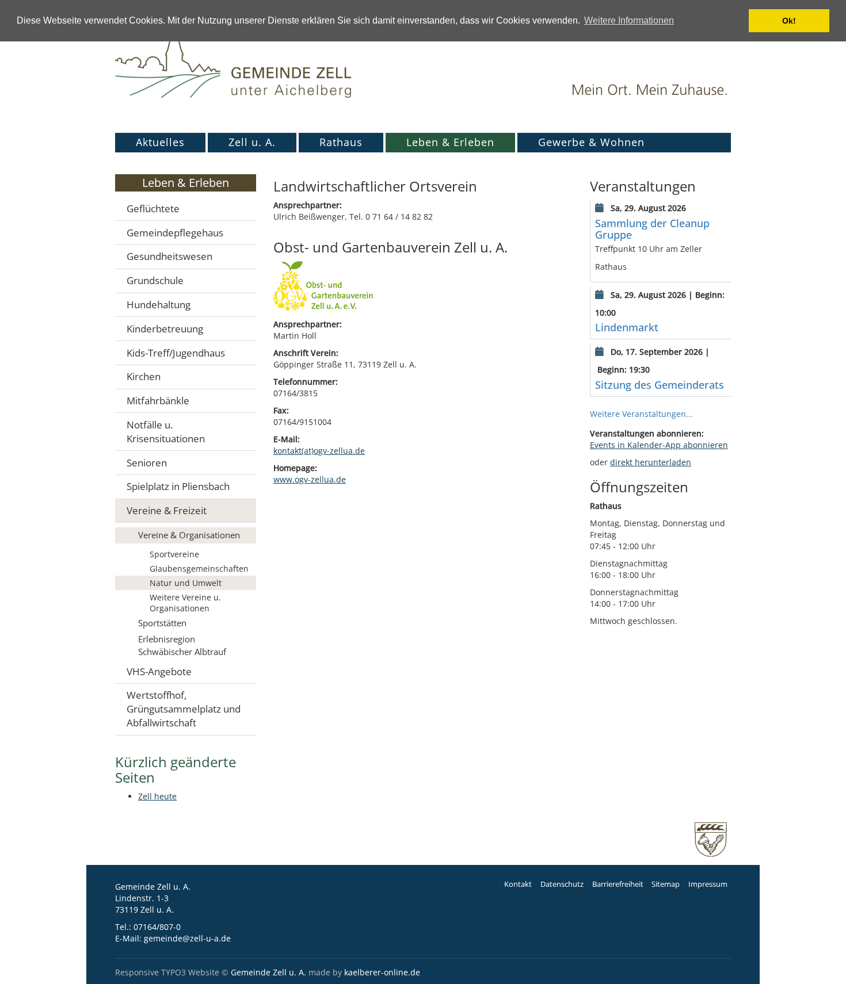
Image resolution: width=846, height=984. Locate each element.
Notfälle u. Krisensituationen (166, 431)
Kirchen (144, 376)
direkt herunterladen (650, 462)
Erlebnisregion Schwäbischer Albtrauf (182, 645)
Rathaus (341, 142)
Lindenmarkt (626, 327)
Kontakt (518, 884)
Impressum (707, 884)
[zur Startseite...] (233, 60)
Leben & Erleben (450, 142)
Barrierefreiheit (617, 884)
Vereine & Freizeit (167, 510)
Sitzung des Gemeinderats (659, 385)
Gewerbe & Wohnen (591, 142)
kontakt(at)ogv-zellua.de (319, 450)
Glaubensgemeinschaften (199, 568)
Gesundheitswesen (169, 256)
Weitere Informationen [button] (629, 20)
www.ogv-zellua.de (309, 479)
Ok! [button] (789, 20)
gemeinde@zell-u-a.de (187, 938)
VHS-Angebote (159, 671)
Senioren (147, 462)
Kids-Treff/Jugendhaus (176, 352)
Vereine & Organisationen (189, 535)
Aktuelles (160, 142)
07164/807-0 (157, 926)
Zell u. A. (252, 142)
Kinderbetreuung (165, 328)
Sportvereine (174, 554)
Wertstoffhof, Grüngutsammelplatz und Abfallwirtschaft (184, 708)
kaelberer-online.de (382, 972)
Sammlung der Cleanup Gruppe (652, 229)
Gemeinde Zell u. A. (268, 972)
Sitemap (665, 884)
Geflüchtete (153, 208)
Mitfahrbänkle (158, 400)
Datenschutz (562, 884)
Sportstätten (162, 623)
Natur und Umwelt (186, 582)
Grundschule (155, 280)
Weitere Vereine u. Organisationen (185, 603)
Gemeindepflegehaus (175, 232)
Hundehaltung (158, 304)
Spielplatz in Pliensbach (178, 486)
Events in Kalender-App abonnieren (659, 444)
